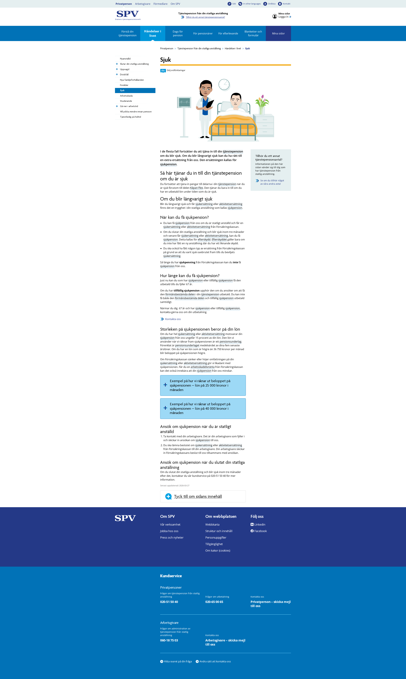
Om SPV (175, 4)
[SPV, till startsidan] (142, 15)
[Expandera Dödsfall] (116, 73)
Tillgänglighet (214, 544)
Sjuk (122, 90)
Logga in (283, 16)
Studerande (126, 101)
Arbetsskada (126, 95)
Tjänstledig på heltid (130, 116)
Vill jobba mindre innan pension (136, 111)
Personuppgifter (215, 537)
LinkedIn (259, 524)
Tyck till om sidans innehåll (198, 496)
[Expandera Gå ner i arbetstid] (116, 105)
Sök (234, 3)
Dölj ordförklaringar (176, 70)
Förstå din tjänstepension (128, 33)
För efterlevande (228, 33)
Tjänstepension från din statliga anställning (199, 48)
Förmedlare (160, 4)
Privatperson (124, 4)
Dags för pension (178, 33)
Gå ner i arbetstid (129, 106)
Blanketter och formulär (253, 33)
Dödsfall (124, 74)
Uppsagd (124, 69)
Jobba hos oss (169, 531)
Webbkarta (212, 524)
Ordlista (271, 3)
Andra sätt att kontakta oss (215, 661)
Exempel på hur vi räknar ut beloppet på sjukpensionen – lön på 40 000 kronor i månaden (200, 408)
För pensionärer (203, 33)
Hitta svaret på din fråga (178, 661)
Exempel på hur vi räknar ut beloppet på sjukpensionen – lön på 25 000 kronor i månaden (200, 385)
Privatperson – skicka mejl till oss (271, 604)
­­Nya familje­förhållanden (132, 79)
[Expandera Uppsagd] (116, 68)
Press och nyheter (171, 537)
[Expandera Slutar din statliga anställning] (116, 63)
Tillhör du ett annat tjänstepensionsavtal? (205, 17)
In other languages (252, 3)
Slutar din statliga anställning (134, 63)
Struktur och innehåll (218, 531)
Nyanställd (125, 58)
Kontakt (286, 3)
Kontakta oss (173, 319)
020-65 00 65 (214, 602)
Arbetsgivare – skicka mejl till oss (225, 642)
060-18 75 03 (169, 640)
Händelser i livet (152, 33)
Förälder (124, 85)
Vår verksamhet (170, 524)
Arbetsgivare (142, 4)
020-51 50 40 (169, 602)
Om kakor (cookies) (217, 550)
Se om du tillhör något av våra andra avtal (272, 182)
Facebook (260, 531)
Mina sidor (278, 33)
